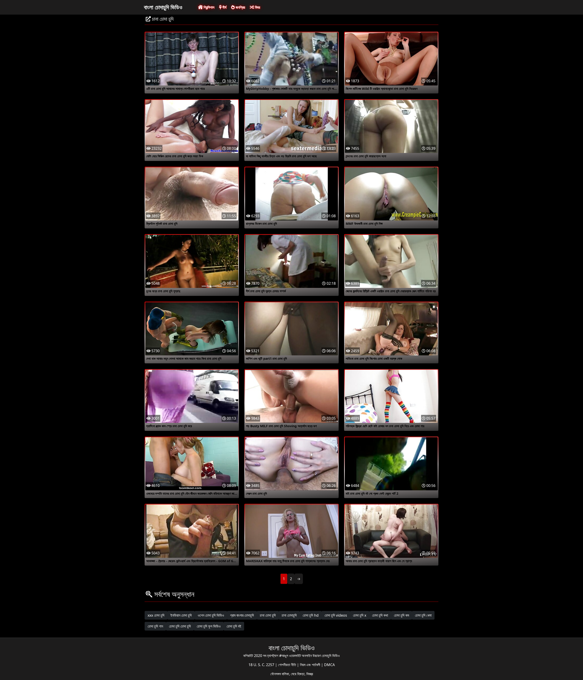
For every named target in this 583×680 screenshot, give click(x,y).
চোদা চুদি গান (155, 626)
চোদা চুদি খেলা (423, 615)
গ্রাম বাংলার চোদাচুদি (242, 615)
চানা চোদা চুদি (268, 615)
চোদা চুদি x (359, 615)
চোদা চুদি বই (234, 626)
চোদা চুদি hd (311, 615)
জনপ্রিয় (240, 7)
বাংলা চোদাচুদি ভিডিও (163, 7)
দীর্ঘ (224, 7)
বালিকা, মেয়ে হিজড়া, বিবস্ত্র (297, 673)
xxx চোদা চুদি (156, 615)
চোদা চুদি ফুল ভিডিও (209, 626)
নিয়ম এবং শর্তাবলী (310, 664)
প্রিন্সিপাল (208, 7)
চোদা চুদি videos (336, 615)
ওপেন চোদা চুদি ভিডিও (211, 615)
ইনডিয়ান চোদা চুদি (181, 615)
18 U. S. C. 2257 (261, 664)
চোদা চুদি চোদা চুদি (180, 626)
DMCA (329, 664)
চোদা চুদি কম (401, 615)
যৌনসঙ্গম (276, 673)
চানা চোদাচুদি (289, 615)
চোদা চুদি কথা (380, 615)
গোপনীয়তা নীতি (287, 664)
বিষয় (257, 7)
